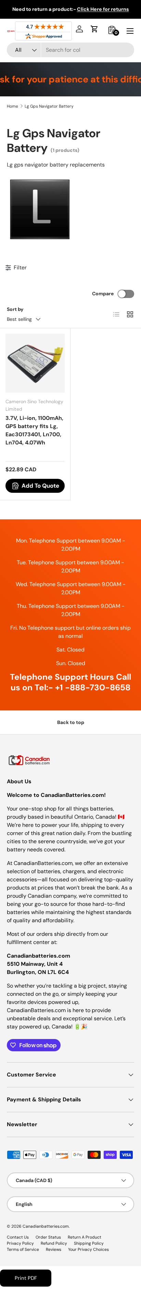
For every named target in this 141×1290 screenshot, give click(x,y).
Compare (103, 293)
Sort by (15, 309)
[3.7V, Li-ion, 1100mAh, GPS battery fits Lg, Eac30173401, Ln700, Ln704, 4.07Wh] (35, 363)
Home (12, 106)
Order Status (48, 1237)
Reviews (53, 1249)
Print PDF (26, 1278)
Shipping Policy (89, 1243)
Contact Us (18, 1237)
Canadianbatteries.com (46, 1226)
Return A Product (84, 1237)
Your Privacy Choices (88, 1249)
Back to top (70, 722)
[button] (94, 28)
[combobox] (70, 50)
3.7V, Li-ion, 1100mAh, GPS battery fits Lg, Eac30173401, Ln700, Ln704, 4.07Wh (34, 430)
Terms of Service (23, 1249)
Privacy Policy (20, 1243)
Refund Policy (54, 1243)
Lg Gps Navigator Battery (49, 106)
